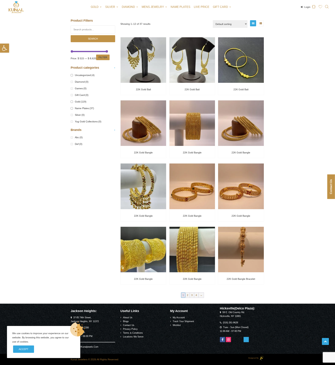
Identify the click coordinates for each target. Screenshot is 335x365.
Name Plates (180, 6)
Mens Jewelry (153, 6)
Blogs (126, 321)
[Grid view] (253, 23)
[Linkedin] (246, 339)
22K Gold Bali (143, 89)
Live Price (201, 6)
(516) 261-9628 (230, 322)
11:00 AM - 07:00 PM (230, 331)
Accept (23, 349)
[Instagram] (228, 339)
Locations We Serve (133, 337)
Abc (79, 137)
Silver (110, 6)
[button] (4, 48)
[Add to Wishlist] (139, 81)
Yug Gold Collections (88, 121)
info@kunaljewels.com (86, 347)
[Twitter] (234, 339)
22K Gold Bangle (143, 152)
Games (81, 88)
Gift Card (220, 6)
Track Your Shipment (183, 321)
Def (78, 144)
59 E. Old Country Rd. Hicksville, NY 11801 (232, 314)
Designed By (253, 358)
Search (93, 38)
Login (307, 7)
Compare (148, 81)
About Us (127, 317)
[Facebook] (222, 339)
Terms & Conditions (133, 333)
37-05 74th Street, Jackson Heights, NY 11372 (85, 319)
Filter (103, 57)
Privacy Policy (130, 329)
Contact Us (128, 325)
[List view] (261, 23)
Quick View (143, 57)
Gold (95, 6)
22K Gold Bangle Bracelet (241, 278)
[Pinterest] (240, 339)
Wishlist (177, 325)
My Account (179, 317)
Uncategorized (85, 75)
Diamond (128, 6)
